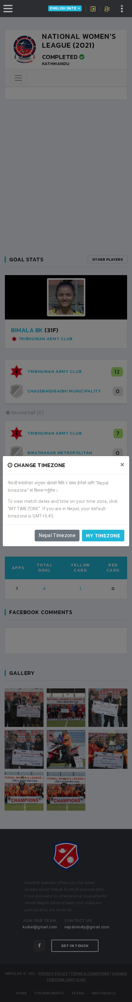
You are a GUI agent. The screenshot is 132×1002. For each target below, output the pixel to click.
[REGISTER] (108, 9)
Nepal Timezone (57, 535)
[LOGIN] (93, 9)
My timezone (103, 535)
